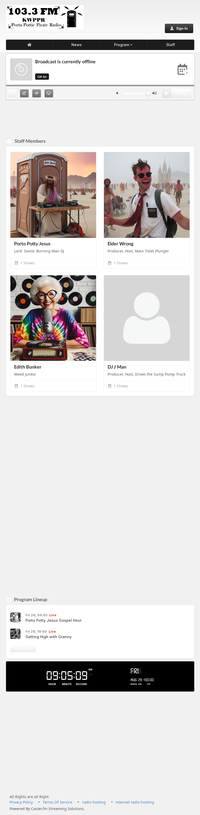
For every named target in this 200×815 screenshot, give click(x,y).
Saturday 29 (23, 648)
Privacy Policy (21, 802)
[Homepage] (29, 45)
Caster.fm (39, 808)
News (76, 44)
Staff (170, 44)
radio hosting (94, 802)
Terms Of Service (57, 802)
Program (121, 44)
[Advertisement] (100, 118)
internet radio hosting (135, 802)
